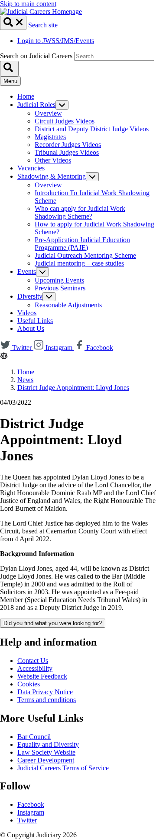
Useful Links (35, 320)
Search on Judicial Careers (36, 56)
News (25, 379)
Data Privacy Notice (45, 692)
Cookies (28, 684)
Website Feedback (42, 676)
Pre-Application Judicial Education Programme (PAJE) (82, 243)
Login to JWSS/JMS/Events (55, 40)
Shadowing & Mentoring (51, 176)
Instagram (30, 812)
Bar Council (34, 736)
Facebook (30, 804)
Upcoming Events (59, 280)
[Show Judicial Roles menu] (61, 105)
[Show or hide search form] (13, 23)
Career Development (45, 760)
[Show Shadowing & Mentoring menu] (92, 176)
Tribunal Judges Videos (67, 152)
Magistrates (50, 136)
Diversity (29, 296)
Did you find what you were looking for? (52, 623)
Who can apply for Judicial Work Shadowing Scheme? (80, 212)
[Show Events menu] (42, 271)
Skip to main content (28, 3)
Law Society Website (46, 752)
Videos (26, 312)
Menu (10, 81)
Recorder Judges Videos (68, 144)
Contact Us (32, 660)
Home (25, 96)
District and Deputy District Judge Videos (92, 129)
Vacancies (31, 168)
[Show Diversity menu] (48, 296)
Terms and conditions (46, 699)
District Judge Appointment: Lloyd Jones (73, 387)
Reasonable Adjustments (68, 305)
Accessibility (34, 668)
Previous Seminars (60, 288)
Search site (43, 25)
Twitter (27, 820)
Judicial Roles (36, 104)
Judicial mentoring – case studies (79, 263)
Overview (48, 113)
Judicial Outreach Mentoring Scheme (85, 255)
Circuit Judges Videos (64, 121)
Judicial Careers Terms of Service (63, 768)
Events (26, 271)
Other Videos (53, 160)
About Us (30, 328)
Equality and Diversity (48, 744)
